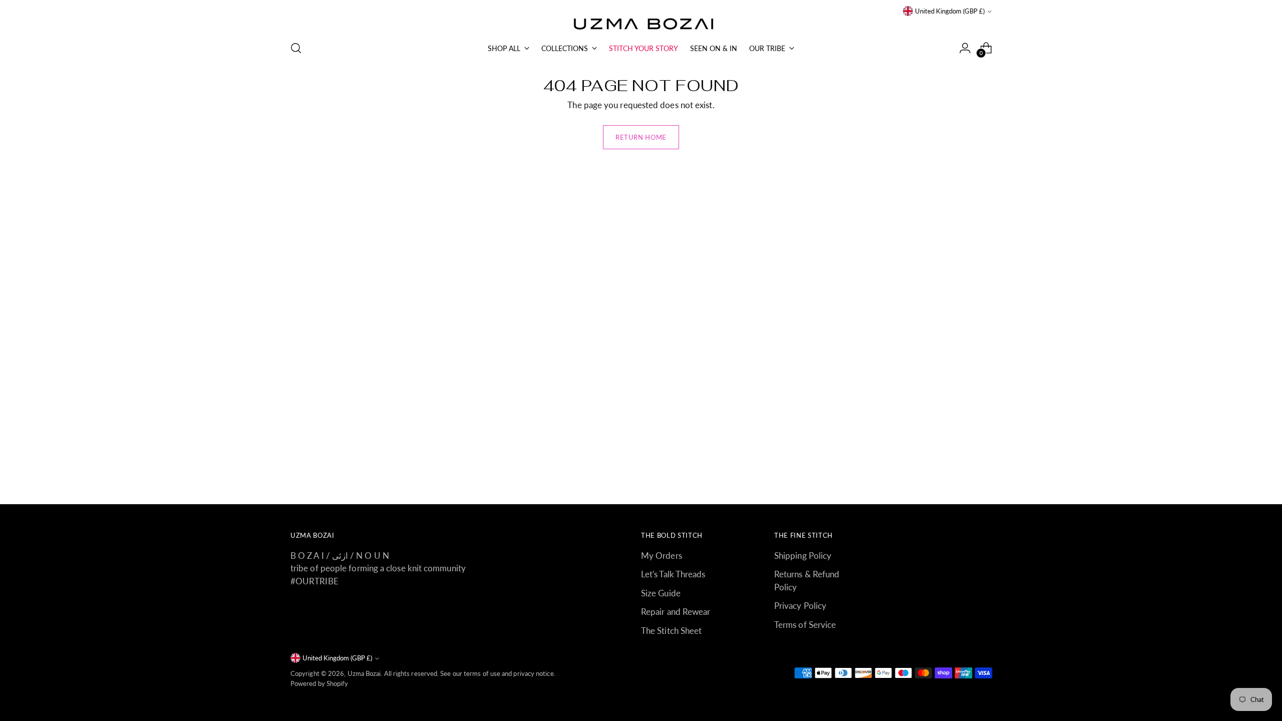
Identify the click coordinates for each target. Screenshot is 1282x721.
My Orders (661, 555)
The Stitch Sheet (671, 630)
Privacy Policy (800, 605)
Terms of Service (805, 624)
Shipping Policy (802, 555)
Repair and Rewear (675, 611)
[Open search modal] (296, 48)
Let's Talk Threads (673, 574)
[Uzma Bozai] (641, 24)
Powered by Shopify (319, 683)
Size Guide (661, 593)
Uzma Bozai (364, 673)
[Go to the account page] (965, 48)
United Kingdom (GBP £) (950, 11)
